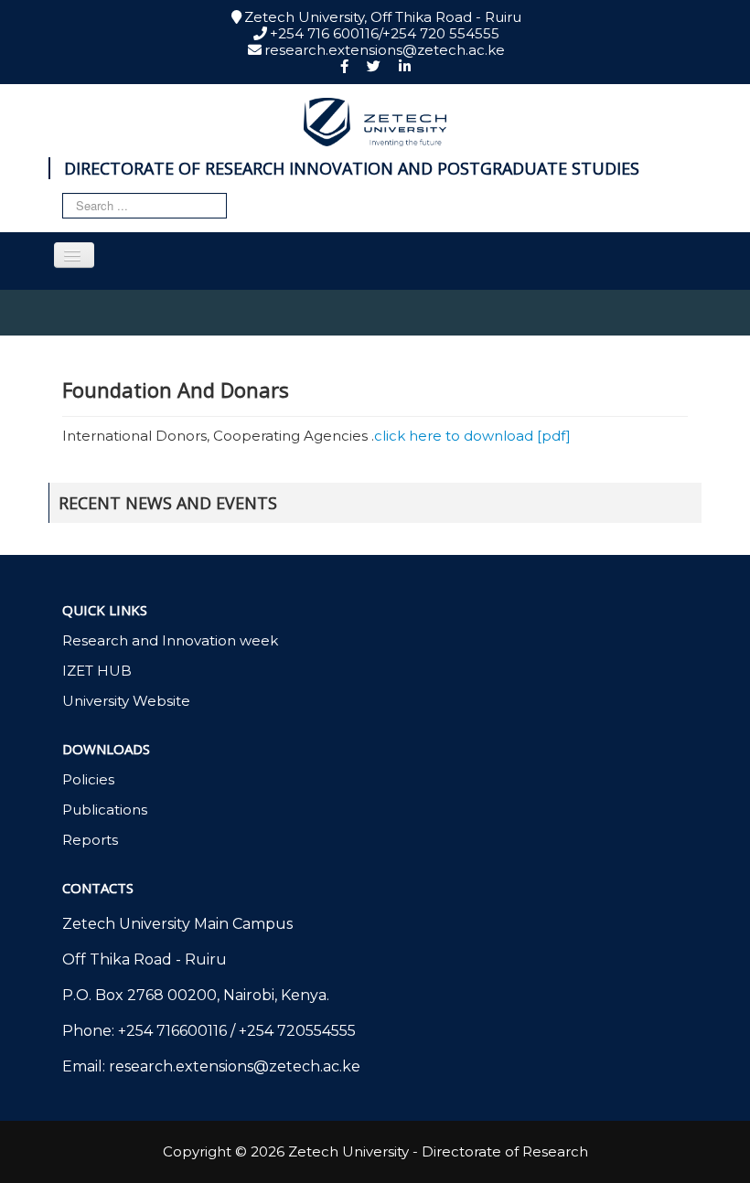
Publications (104, 810)
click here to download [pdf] (472, 435)
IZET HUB (97, 671)
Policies (88, 780)
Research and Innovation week (170, 641)
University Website (126, 701)
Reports (90, 840)
